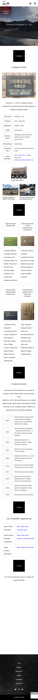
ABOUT (19, 667)
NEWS (19, 675)
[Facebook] (19, 689)
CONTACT (19, 683)
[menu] (35, 3)
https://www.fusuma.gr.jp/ (25, 547)
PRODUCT (19, 671)
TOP (19, 663)
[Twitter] (16, 689)
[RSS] (22, 689)
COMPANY (19, 679)
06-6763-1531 (21, 155)
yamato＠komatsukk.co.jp (26, 160)
